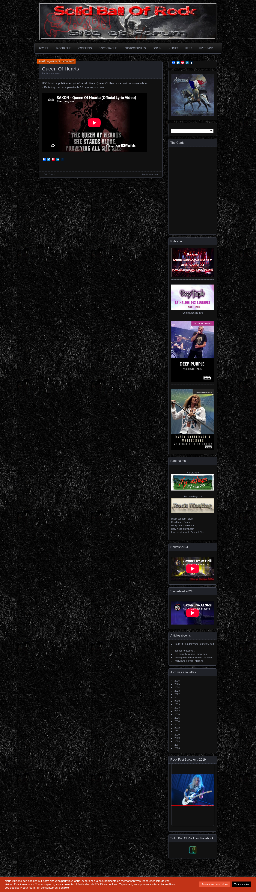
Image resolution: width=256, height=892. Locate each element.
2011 (177, 731)
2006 (177, 748)
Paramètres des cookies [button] (214, 884)
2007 (177, 745)
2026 (177, 680)
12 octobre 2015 (66, 61)
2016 (177, 714)
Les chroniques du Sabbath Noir (187, 532)
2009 (177, 738)
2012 (177, 728)
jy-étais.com (193, 472)
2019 (177, 704)
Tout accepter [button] (241, 884)
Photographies (135, 48)
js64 (52, 61)
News (58, 73)
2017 (177, 711)
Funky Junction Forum (182, 525)
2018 (177, 707)
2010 (177, 734)
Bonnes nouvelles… (184, 650)
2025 (177, 684)
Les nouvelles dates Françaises (190, 654)
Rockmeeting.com (192, 496)
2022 (177, 694)
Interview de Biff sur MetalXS (189, 661)
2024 (177, 687)
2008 (177, 741)
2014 (177, 721)
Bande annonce (149, 174)
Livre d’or (206, 48)
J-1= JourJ (49, 174)
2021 (177, 697)
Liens (188, 48)
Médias (173, 48)
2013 (177, 724)
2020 (177, 701)
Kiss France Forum (180, 522)
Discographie (108, 48)
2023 (177, 691)
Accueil (44, 48)
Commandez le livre (193, 313)
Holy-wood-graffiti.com (182, 529)
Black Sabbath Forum (182, 519)
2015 (177, 718)
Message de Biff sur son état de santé (193, 657)
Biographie (63, 48)
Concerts (85, 48)
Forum (157, 48)
